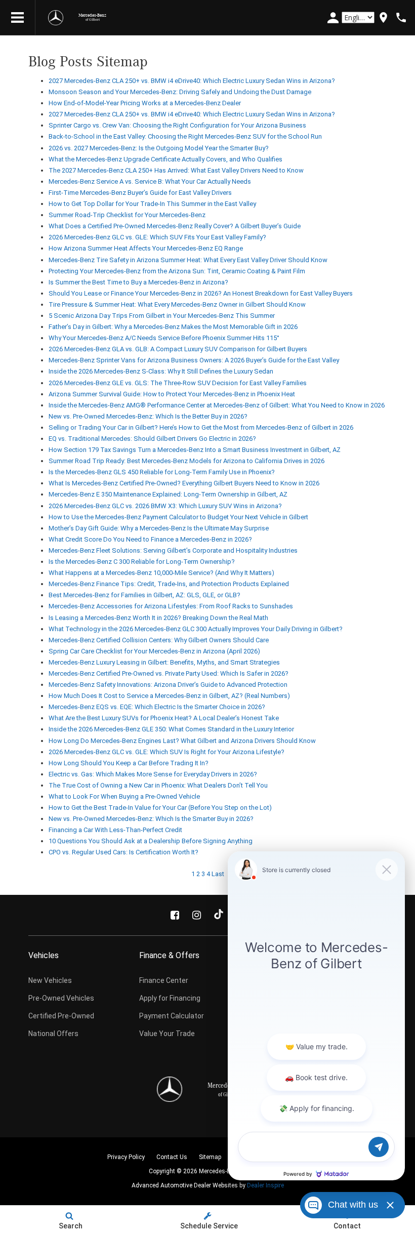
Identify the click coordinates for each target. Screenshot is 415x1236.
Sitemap (210, 1157)
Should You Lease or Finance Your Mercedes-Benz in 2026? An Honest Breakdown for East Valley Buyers (201, 293)
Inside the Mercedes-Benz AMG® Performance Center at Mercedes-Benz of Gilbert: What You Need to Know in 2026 (217, 405)
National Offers (53, 1033)
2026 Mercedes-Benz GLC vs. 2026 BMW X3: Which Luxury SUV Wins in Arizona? (165, 506)
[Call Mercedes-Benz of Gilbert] (401, 17)
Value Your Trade (167, 1033)
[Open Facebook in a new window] (175, 915)
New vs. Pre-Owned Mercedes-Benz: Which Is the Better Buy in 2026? (148, 416)
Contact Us (171, 1157)
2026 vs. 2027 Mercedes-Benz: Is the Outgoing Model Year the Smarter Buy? (159, 148)
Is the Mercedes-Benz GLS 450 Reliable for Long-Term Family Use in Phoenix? (162, 472)
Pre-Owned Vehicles (61, 998)
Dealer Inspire (265, 1185)
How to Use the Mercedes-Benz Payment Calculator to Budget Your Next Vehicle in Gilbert (178, 517)
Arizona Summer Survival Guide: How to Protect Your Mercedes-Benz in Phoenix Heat (172, 394)
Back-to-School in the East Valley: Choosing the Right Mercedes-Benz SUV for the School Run (185, 136)
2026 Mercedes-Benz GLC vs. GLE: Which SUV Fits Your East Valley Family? (157, 237)
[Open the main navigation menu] (17, 17)
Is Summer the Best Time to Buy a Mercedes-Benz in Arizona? (138, 282)
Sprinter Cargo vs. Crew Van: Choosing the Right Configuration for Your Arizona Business (177, 125)
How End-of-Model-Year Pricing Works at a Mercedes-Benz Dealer (145, 103)
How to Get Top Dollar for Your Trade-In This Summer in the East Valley (152, 204)
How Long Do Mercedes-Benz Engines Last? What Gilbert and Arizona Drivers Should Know (182, 741)
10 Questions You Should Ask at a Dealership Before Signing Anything (151, 841)
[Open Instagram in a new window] (196, 915)
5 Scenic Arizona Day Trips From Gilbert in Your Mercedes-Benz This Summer (162, 315)
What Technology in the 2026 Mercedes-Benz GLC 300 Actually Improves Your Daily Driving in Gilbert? (196, 629)
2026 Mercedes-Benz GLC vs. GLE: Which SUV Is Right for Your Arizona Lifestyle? (166, 752)
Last (218, 874)
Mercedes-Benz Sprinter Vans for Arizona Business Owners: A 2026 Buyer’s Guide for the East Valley (194, 360)
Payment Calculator (171, 1016)
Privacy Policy (126, 1157)
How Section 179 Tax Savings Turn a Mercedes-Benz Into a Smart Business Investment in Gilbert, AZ (195, 450)
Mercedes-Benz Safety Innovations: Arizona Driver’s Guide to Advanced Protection (168, 684)
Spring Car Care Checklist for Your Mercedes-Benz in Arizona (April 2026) (154, 651)
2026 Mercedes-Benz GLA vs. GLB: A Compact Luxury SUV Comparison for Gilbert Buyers (178, 349)
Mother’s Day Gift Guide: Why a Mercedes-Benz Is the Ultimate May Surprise (159, 528)
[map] (383, 17)
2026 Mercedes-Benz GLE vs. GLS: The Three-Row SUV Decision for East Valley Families (178, 383)
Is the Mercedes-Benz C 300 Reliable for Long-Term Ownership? (142, 561)
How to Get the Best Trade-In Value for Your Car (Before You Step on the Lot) (160, 807)
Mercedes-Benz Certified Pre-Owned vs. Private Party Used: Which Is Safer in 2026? (168, 673)
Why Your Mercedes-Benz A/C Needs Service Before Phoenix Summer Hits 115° (164, 338)
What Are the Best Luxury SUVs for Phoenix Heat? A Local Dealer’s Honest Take (164, 718)
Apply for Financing (169, 998)
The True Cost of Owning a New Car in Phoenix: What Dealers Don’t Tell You (158, 785)
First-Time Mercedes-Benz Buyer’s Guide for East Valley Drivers (140, 192)
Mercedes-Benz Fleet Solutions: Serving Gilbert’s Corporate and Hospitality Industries (173, 550)
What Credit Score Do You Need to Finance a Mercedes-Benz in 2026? (150, 539)
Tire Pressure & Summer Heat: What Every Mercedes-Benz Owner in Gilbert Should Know (177, 304)
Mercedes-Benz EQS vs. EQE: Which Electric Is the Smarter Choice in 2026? (157, 707)
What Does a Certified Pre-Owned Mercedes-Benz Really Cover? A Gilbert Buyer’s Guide (175, 226)
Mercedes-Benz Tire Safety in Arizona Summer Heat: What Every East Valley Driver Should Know (188, 260)
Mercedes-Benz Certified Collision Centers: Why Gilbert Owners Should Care (159, 640)
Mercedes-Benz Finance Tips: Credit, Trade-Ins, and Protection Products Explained (169, 584)
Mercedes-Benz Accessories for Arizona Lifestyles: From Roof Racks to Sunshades (171, 606)
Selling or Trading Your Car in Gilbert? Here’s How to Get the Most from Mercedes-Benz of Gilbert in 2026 (201, 427)
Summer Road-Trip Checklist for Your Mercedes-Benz (127, 215)
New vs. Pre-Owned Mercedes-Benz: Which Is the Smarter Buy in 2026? (151, 818)
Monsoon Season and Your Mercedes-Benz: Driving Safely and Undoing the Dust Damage (180, 92)
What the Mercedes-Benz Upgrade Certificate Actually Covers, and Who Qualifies (165, 159)
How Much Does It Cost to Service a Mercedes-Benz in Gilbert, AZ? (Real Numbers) (169, 695)
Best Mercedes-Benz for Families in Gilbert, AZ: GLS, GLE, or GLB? (144, 595)
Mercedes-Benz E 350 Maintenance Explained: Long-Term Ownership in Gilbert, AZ (168, 494)
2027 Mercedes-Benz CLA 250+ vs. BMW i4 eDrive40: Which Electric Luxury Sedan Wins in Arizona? (192, 81)
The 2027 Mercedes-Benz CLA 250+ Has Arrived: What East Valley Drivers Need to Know (176, 170)
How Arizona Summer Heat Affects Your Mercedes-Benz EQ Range (146, 248)
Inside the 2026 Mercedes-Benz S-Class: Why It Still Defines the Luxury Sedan (161, 371)
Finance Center (163, 980)
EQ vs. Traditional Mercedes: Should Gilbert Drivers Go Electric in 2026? (152, 438)
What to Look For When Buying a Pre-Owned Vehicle (124, 796)
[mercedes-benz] (55, 17)
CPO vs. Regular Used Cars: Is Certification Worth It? (123, 852)
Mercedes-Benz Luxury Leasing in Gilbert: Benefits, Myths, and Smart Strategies (164, 662)
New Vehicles (50, 980)
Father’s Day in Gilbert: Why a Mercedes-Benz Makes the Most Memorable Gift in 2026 (173, 327)
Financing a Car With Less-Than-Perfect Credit (115, 830)
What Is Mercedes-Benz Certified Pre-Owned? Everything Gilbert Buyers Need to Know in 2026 (184, 483)
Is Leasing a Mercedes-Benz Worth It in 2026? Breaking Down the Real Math (158, 618)
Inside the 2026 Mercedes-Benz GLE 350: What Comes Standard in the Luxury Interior (171, 729)
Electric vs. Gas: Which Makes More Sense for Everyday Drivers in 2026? (153, 774)
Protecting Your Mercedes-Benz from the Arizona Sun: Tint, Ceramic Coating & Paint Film (177, 271)
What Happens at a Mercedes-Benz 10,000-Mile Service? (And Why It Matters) (161, 572)
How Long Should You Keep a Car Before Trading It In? (129, 763)
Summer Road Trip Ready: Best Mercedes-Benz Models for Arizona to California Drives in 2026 (186, 461)
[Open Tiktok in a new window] (218, 915)
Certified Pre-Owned (61, 1016)
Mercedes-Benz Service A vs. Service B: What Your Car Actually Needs (150, 181)
